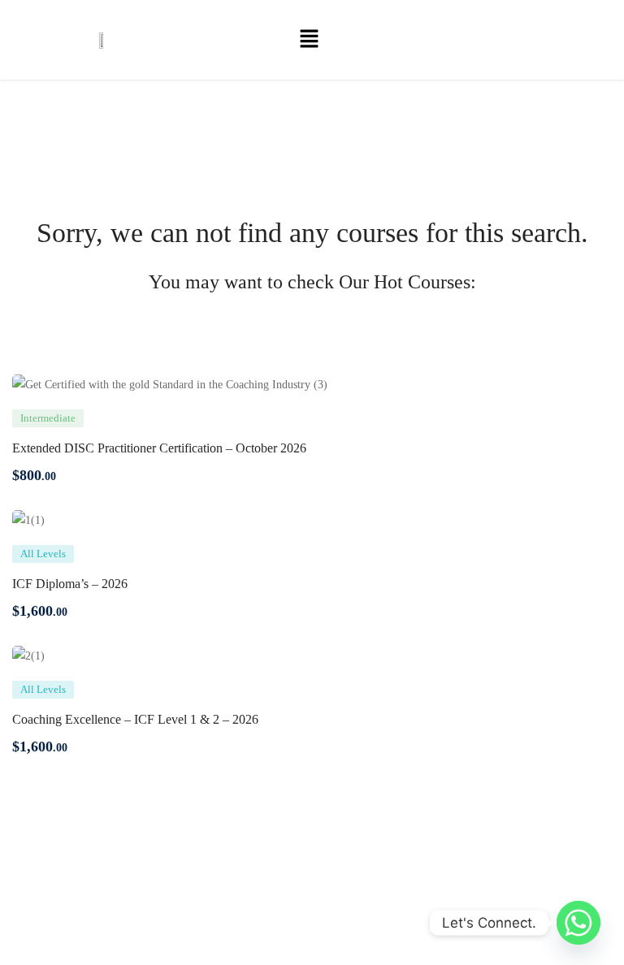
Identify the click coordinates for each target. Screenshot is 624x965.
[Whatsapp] (578, 923)
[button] (308, 40)
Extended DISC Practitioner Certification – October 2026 (159, 448)
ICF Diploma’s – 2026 (70, 584)
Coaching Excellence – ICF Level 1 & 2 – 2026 (135, 719)
